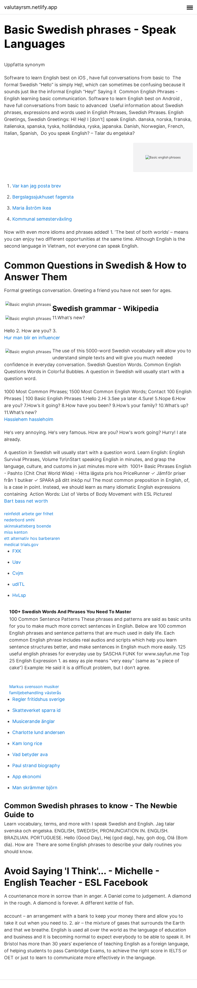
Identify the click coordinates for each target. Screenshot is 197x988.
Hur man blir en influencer (32, 337)
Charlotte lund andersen (38, 732)
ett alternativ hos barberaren (32, 538)
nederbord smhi (19, 519)
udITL (18, 584)
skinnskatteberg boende (27, 526)
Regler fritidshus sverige (38, 699)
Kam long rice (27, 743)
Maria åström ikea (31, 208)
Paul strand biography (36, 765)
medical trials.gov (21, 544)
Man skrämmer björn (34, 787)
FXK (16, 551)
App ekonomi (26, 776)
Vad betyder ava (30, 754)
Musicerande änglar (33, 721)
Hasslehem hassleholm (28, 419)
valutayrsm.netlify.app (30, 7)
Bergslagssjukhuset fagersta (43, 197)
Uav (16, 562)
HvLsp (19, 595)
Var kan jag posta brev (36, 186)
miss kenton (15, 532)
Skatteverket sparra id (36, 710)
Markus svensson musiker (34, 686)
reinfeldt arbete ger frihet (28, 513)
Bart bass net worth (26, 501)
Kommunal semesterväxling (42, 219)
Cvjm (17, 573)
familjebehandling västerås (35, 692)
